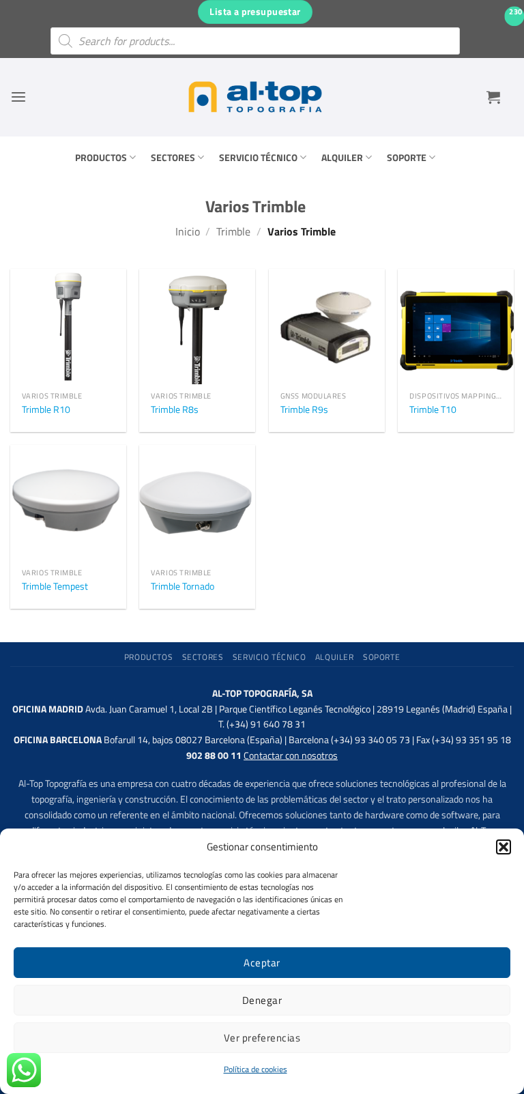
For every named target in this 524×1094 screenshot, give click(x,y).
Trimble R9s (304, 409)
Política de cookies (255, 1069)
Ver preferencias (262, 1038)
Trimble (233, 231)
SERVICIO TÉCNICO (258, 157)
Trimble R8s (175, 409)
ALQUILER (342, 157)
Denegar (262, 1000)
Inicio (187, 231)
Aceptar (262, 962)
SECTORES (173, 157)
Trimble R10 (46, 409)
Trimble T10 (432, 409)
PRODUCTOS (101, 157)
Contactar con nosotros (291, 755)
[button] (503, 847)
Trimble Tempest (55, 586)
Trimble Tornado (182, 586)
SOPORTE (406, 157)
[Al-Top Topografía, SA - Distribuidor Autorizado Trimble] (255, 96)
